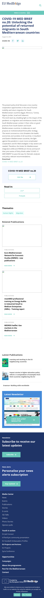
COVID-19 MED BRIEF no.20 (12, 162)
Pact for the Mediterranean (13, 569)
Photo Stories (7, 521)
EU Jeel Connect (8, 534)
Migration (19, 213)
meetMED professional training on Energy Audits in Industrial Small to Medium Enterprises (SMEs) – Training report (15, 304)
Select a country (20, 13)
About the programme (11, 565)
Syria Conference (8, 551)
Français (22, 196)
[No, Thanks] (41, 591)
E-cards (5, 511)
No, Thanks (27, 595)
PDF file (20, 177)
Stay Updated (10, 484)
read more (8, 266)
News (4, 497)
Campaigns (6, 561)
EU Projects (6, 548)
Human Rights (8, 213)
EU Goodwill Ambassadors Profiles (15, 541)
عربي (22, 190)
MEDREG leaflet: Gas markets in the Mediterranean (13, 328)
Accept (17, 595)
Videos (5, 518)
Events (4, 501)
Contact (5, 572)
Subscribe (10, 455)
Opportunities (8, 557)
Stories (5, 508)
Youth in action (8, 530)
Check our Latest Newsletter (18, 420)
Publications (7, 504)
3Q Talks (5, 515)
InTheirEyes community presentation (15, 537)
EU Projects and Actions (11, 544)
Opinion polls (7, 525)
